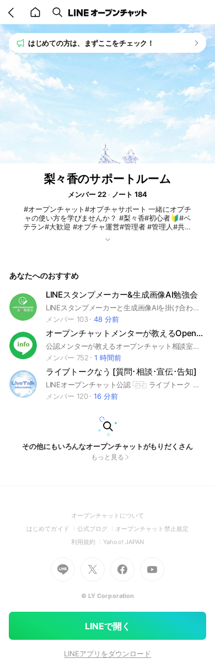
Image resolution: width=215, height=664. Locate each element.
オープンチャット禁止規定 (152, 529)
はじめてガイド (51, 529)
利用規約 (87, 542)
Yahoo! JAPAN (123, 542)
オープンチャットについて (107, 515)
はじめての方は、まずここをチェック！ (91, 43)
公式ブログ (96, 529)
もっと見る (107, 457)
